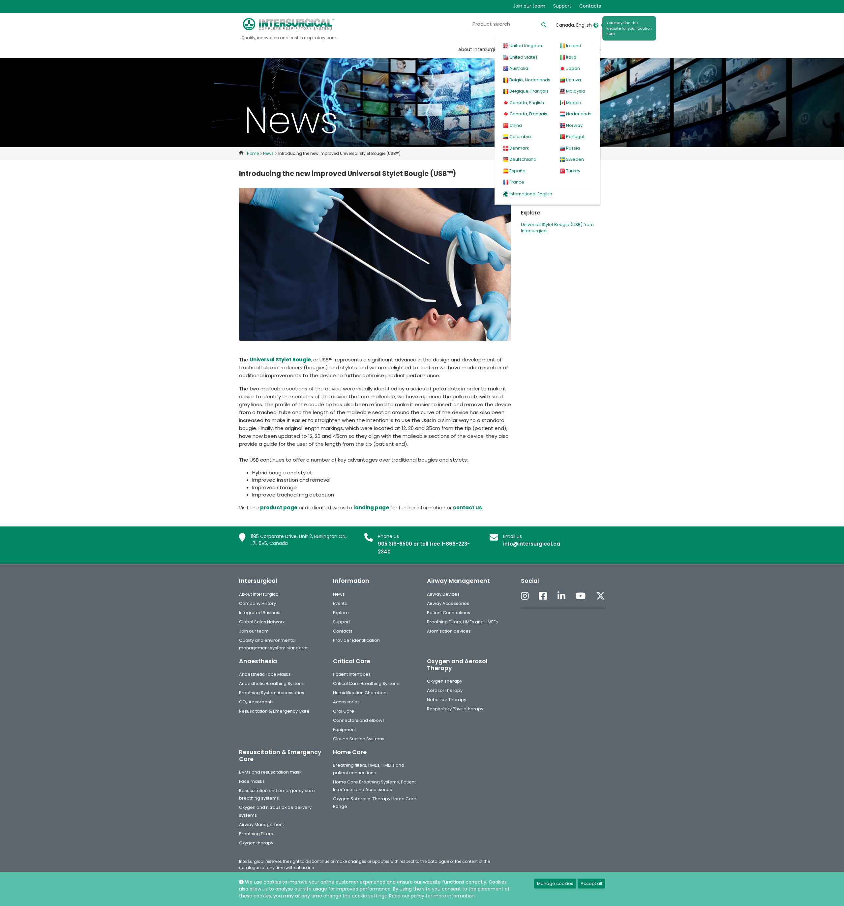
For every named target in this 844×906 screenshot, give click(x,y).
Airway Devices (443, 594)
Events (340, 603)
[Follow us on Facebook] (543, 596)
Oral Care (343, 711)
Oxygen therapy (256, 843)
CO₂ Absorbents (256, 702)
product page (278, 507)
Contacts (590, 6)
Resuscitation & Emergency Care (274, 711)
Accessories (346, 702)
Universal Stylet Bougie (280, 359)
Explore (341, 612)
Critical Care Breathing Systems (367, 683)
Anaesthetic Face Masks (265, 674)
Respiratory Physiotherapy (455, 709)
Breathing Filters (256, 834)
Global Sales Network (262, 622)
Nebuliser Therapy (446, 699)
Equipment (344, 729)
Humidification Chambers (360, 693)
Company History (257, 603)
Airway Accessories (448, 603)
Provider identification (356, 640)
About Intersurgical (480, 49)
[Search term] (539, 24)
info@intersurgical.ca (531, 543)
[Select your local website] (596, 25)
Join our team (529, 6)
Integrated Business (260, 612)
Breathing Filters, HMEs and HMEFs (462, 622)
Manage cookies (555, 883)
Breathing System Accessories (271, 693)
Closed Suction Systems (358, 739)
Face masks (252, 781)
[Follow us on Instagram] (525, 596)
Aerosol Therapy (445, 690)
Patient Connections (448, 612)
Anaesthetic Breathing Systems (272, 683)
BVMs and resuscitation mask (270, 772)
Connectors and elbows (359, 720)
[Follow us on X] (600, 596)
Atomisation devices (449, 631)
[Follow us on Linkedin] (561, 596)
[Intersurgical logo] (288, 24)
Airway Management (261, 824)
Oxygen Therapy (444, 681)
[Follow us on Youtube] (581, 596)
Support (562, 6)
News (339, 594)
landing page (371, 507)
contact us (467, 507)
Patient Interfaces (352, 674)
